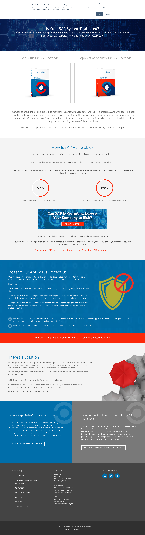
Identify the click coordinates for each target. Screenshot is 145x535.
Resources (19, 488)
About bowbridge (22, 493)
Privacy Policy (68, 529)
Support (18, 497)
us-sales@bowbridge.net (66, 504)
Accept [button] (100, 14)
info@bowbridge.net (64, 492)
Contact (18, 502)
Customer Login (22, 506)
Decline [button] (108, 14)
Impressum (77, 529)
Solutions (19, 475)
